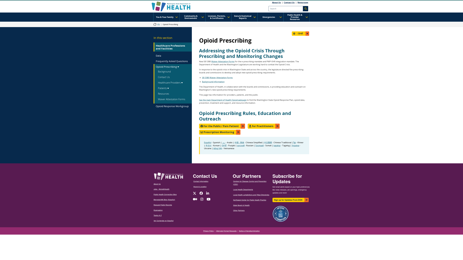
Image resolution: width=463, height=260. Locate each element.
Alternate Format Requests (226, 231)
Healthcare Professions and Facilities (170, 47)
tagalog (276, 145)
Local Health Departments (243, 189)
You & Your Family (164, 17)
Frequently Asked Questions (172, 61)
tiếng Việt (217, 148)
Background (164, 71)
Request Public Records (163, 205)
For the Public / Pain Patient (221, 126)
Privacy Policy (208, 231)
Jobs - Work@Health (161, 189)
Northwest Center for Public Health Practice (249, 200)
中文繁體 (268, 142)
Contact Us (289, 2)
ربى (223, 142)
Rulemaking (158, 210)
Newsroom (303, 2)
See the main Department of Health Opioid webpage (222, 100)
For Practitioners (262, 126)
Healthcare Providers (169, 82)
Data (158, 55)
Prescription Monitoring (218, 132)
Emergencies (269, 17)
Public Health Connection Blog (165, 194)
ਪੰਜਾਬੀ (224, 145)
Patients (162, 88)
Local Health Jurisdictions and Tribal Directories (251, 195)
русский (241, 145)
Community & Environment (190, 17)
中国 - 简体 (239, 142)
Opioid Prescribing (166, 66)
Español (207, 142)
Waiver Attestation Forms (171, 99)
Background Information (213, 81)
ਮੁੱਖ (158, 24)
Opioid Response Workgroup (172, 106)
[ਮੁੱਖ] (173, 6)
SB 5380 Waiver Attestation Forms (217, 77)
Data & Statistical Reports (242, 17)
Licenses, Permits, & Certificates (217, 17)
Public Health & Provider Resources (294, 17)
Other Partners (239, 210)
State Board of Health (241, 205)
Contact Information (200, 181)
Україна (295, 145)
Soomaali (259, 145)
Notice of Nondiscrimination (249, 231)
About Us (276, 2)
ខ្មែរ (294, 142)
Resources (163, 93)
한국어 (208, 145)
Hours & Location (200, 186)
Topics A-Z (158, 215)
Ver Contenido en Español (164, 220)
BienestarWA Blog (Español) (164, 199)
